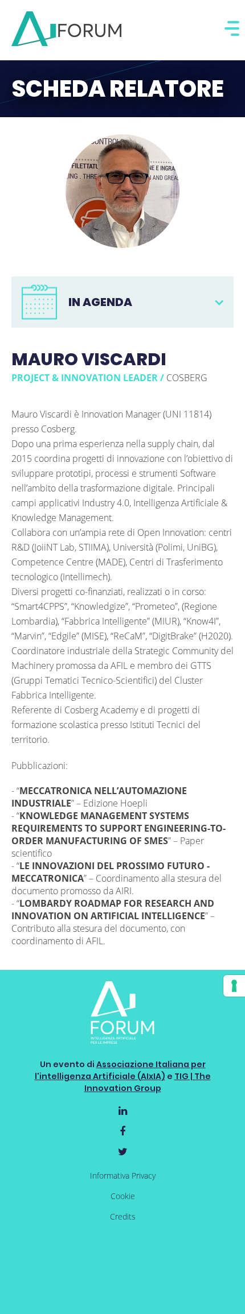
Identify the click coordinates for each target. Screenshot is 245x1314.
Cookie (123, 1196)
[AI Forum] (66, 28)
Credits (123, 1216)
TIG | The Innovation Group (147, 1082)
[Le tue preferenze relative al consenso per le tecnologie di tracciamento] (234, 986)
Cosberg (186, 377)
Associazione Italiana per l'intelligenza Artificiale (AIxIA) (120, 1070)
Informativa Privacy (123, 1175)
